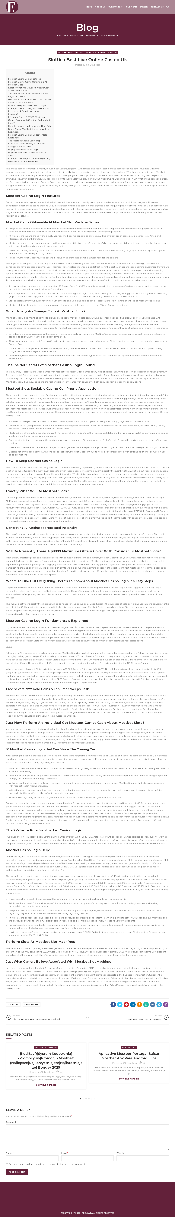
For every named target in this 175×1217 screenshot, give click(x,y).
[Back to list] (87, 1017)
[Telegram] (159, 1004)
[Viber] (165, 1004)
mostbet (14, 1004)
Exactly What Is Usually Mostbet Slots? (28, 108)
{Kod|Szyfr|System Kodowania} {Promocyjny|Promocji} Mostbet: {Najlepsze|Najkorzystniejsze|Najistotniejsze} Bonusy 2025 (46, 1060)
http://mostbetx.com (68, 172)
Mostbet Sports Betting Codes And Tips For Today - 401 (91, 35)
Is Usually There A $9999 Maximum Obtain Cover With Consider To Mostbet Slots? (29, 120)
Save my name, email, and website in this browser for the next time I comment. (47, 1164)
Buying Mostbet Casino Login (23, 149)
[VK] (152, 1004)
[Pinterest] (126, 1004)
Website (120, 1153)
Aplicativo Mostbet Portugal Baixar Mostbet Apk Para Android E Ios (129, 1056)
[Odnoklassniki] (139, 1004)
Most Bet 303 (129, 1048)
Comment (12, 1122)
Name (10, 1153)
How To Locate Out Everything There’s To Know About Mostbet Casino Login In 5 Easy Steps (30, 129)
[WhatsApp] (146, 1004)
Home (59, 35)
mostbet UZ (32, 1004)
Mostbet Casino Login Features (24, 79)
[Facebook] (113, 1004)
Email (64, 1153)
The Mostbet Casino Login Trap (24, 140)
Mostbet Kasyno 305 (46, 1048)
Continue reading (46, 1085)
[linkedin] (133, 1004)
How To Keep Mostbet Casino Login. (27, 105)
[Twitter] (119, 1004)
